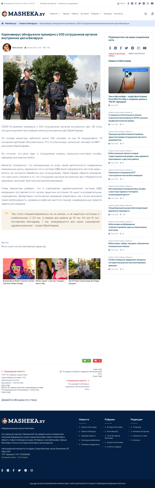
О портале (137, 427)
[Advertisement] (43, 342)
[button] (152, 14)
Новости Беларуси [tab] (136, 53)
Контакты (118, 13)
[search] (147, 14)
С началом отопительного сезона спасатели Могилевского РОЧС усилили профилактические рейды (128, 118)
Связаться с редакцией (68, 3)
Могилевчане (112, 431)
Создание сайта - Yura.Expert (14, 457)
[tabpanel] (129, 164)
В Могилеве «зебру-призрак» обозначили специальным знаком (128, 245)
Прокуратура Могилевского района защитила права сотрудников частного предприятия (127, 137)
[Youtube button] (152, 3)
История (85, 13)
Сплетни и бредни (114, 447)
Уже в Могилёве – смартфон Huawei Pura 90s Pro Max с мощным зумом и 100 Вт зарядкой (127, 99)
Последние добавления (90, 440)
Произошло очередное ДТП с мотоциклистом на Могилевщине (125, 174)
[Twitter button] (139, 3)
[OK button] (128, 3)
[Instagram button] (148, 3)
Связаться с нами (140, 436)
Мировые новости (88, 436)
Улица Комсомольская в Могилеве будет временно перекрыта (128, 209)
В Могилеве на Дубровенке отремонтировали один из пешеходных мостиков (127, 227)
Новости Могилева (89, 427)
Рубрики (95, 13)
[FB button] (136, 3)
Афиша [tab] (111, 56)
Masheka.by (10, 23)
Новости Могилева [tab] (116, 53)
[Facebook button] (13, 470)
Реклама (108, 13)
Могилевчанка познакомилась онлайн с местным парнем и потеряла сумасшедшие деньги (127, 191)
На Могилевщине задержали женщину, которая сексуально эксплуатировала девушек (127, 262)
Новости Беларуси (28, 23)
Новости (54, 13)
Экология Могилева (115, 442)
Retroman (17, 47)
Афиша (66, 13)
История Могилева (114, 427)
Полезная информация (90, 444)
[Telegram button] (144, 3)
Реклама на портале (48, 3)
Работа (75, 13)
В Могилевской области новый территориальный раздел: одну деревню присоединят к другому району (128, 156)
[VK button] (132, 3)
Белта (4, 242)
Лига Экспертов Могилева (112, 437)
